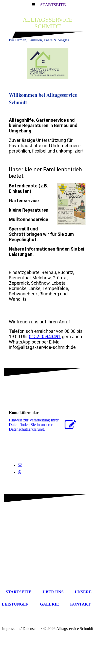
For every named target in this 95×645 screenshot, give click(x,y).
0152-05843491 (45, 336)
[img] (47, 63)
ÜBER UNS (53, 592)
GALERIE (49, 604)
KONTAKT (80, 604)
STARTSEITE (53, 5)
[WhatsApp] (20, 472)
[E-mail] (20, 465)
